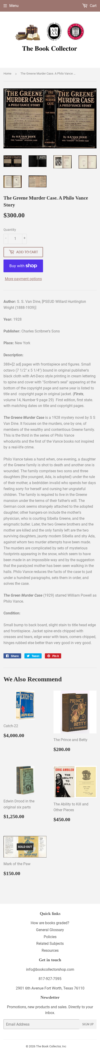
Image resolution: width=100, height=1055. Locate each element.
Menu (14, 5)
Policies (50, 937)
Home (7, 73)
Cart (93, 5)
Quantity (9, 230)
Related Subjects (50, 943)
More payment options (23, 279)
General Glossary (50, 930)
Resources (50, 950)
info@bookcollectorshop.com (50, 969)
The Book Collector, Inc (51, 1046)
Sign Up (87, 1024)
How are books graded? (50, 923)
